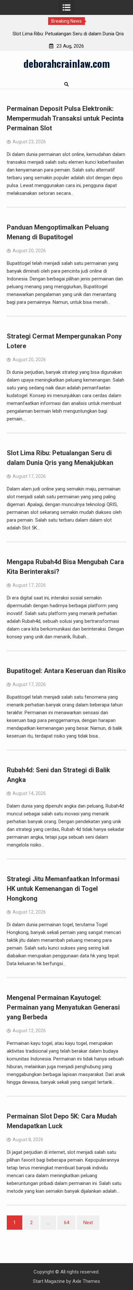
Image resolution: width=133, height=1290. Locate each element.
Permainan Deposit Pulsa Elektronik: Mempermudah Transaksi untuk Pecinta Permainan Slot (65, 118)
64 (66, 1222)
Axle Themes (86, 1281)
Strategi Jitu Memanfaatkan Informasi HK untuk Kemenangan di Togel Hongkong (63, 888)
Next (88, 1222)
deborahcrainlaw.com (67, 63)
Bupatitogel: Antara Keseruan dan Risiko (66, 671)
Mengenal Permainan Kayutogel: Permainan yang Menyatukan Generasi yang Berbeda (63, 1007)
